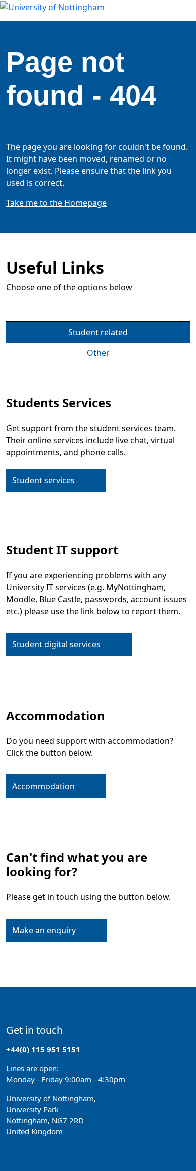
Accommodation (43, 786)
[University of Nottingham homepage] (52, 6)
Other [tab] (98, 352)
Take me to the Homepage (56, 202)
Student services (43, 480)
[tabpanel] (98, 662)
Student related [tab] (98, 332)
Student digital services (56, 644)
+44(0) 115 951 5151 (43, 1049)
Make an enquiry (44, 930)
